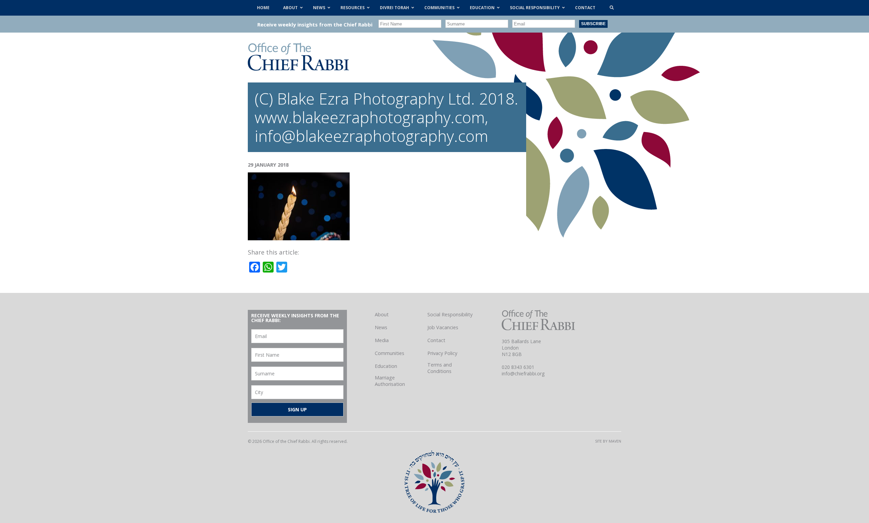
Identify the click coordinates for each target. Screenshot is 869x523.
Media (382, 340)
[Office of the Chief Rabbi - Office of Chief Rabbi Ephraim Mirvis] (298, 68)
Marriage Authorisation (390, 380)
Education (386, 366)
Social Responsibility (450, 314)
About (382, 314)
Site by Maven (608, 441)
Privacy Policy (442, 353)
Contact (436, 340)
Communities (389, 353)
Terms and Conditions (439, 367)
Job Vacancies (442, 327)
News (381, 327)
